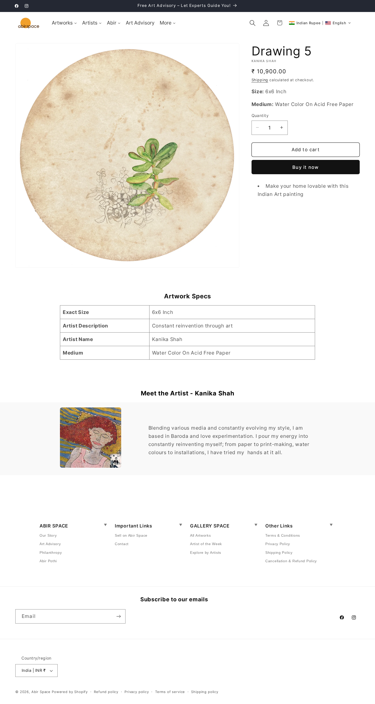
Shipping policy (204, 692)
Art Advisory (50, 544)
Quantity (260, 115)
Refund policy (106, 692)
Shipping (260, 79)
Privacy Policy (277, 544)
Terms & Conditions (282, 535)
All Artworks (200, 535)
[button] (252, 23)
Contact (122, 544)
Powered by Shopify (70, 692)
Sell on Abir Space (131, 535)
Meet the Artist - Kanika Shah (187, 393)
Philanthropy (51, 552)
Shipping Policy (279, 552)
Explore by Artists (205, 552)
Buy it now (305, 167)
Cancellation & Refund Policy (291, 561)
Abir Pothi (48, 561)
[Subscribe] (118, 616)
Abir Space (41, 692)
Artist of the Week (206, 544)
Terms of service (170, 692)
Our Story (48, 535)
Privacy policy (136, 692)
